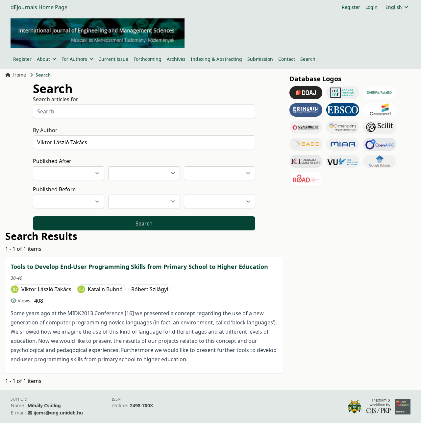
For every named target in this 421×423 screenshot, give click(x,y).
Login (371, 7)
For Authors (74, 59)
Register (351, 7)
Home (19, 75)
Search (307, 59)
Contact (286, 59)
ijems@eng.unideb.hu (58, 413)
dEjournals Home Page (39, 7)
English (393, 7)
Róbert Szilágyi (149, 289)
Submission (260, 59)
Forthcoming (147, 59)
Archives (176, 59)
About (43, 59)
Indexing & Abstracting (216, 59)
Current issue (113, 59)
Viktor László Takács (46, 289)
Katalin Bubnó (105, 289)
